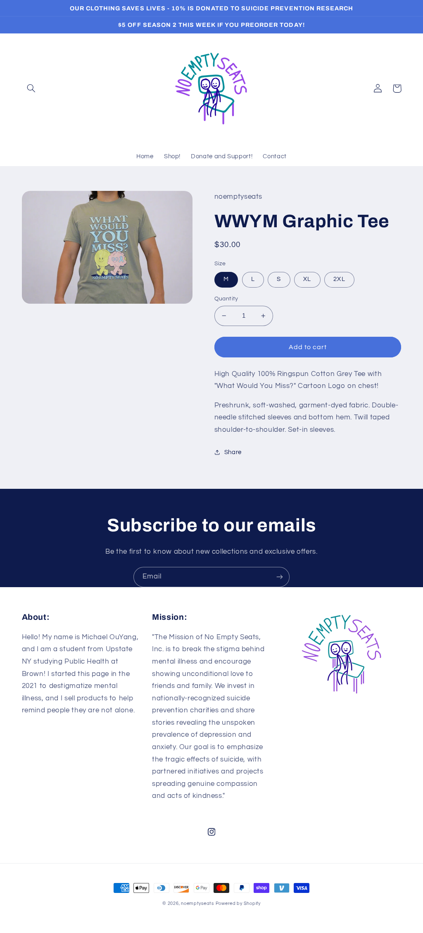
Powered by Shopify (238, 903)
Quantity (226, 299)
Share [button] (233, 452)
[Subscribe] (279, 577)
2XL (339, 279)
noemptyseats (197, 903)
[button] (31, 88)
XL (307, 279)
